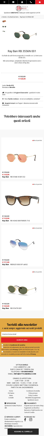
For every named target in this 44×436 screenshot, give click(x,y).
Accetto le (14, 345)
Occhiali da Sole (13, 17)
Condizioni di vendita (17, 345)
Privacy (15, 350)
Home (4, 17)
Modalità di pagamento (33, 398)
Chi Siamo (11, 393)
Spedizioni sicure (33, 400)
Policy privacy (33, 393)
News (11, 395)
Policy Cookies (33, 395)
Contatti (11, 398)
